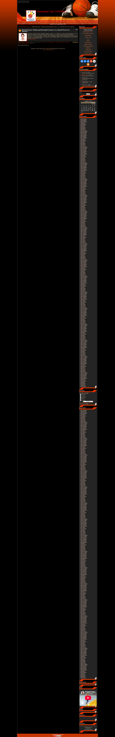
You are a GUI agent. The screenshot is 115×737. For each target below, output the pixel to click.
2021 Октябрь (83, 309)
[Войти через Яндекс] (91, 61)
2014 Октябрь (83, 196)
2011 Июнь (82, 143)
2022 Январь (83, 313)
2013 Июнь (82, 175)
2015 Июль (82, 208)
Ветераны (83, 80)
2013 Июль (82, 176)
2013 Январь (83, 168)
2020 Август (83, 290)
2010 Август (83, 129)
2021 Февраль (83, 298)
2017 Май (82, 238)
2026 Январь (83, 376)
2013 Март (82, 171)
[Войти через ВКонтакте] (85, 61)
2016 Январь (83, 217)
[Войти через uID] (82, 61)
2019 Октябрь (83, 277)
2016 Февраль (83, 218)
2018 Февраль (83, 250)
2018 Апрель (83, 253)
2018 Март (82, 251)
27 (88, 110)
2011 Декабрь (83, 151)
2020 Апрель (83, 285)
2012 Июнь (82, 159)
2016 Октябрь (83, 229)
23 (94, 108)
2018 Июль (82, 257)
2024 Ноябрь (83, 359)
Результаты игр (84, 84)
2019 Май (82, 270)
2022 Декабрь (83, 328)
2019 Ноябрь (83, 278)
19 (86, 108)
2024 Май (82, 351)
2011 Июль (82, 144)
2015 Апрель (83, 204)
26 (86, 110)
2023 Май (82, 335)
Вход (62, 24)
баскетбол (27, 43)
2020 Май (82, 286)
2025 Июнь (82, 368)
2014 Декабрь (83, 199)
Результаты (82, 402)
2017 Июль (82, 241)
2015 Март (82, 203)
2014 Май (82, 190)
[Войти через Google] (94, 61)
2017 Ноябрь (83, 246)
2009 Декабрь (83, 119)
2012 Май (82, 157)
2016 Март (82, 219)
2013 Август (83, 178)
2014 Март (82, 187)
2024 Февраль (83, 347)
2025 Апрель (83, 366)
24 (81, 110)
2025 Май (82, 367)
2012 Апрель (83, 156)
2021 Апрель (83, 301)
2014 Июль (82, 192)
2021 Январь (83, 297)
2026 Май (82, 382)
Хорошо (83, 395)
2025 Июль (82, 370)
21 (90, 108)
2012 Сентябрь (83, 163)
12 (86, 107)
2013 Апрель (83, 172)
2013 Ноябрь (83, 182)
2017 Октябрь (83, 245)
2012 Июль (82, 160)
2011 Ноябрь (83, 149)
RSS (65, 24)
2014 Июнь (82, 191)
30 (94, 110)
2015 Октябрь (83, 213)
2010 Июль (82, 128)
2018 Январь (83, 249)
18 (84, 108)
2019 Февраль (83, 266)
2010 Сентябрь (83, 131)
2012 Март (82, 155)
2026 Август (83, 386)
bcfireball (42, 42)
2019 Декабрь (83, 280)
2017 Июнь (82, 239)
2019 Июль (82, 273)
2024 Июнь (82, 352)
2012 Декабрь (83, 167)
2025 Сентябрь (83, 372)
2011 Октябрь (83, 148)
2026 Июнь (82, 383)
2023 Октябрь (83, 341)
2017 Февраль (83, 234)
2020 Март (82, 284)
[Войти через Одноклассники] (88, 64)
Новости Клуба (84, 72)
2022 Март (82, 316)
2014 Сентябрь (83, 195)
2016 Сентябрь (83, 227)
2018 (24, 26)
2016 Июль (82, 225)
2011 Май (82, 141)
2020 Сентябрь (83, 292)
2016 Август (83, 226)
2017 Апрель (83, 237)
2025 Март (82, 364)
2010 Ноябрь (83, 133)
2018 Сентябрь (83, 260)
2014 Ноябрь (83, 198)
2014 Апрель (83, 188)
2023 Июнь (82, 336)
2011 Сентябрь (83, 147)
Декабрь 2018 (88, 101)
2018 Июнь (82, 255)
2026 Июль (82, 384)
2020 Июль (82, 289)
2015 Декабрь (83, 215)
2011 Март (82, 139)
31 (81, 112)
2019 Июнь (82, 272)
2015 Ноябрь (83, 214)
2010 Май (82, 125)
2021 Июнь (82, 304)
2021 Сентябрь (83, 308)
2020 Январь (83, 281)
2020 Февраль (83, 282)
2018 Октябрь (83, 261)
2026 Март (82, 379)
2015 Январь (83, 200)
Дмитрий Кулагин (21, 43)
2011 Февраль (83, 137)
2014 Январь (83, 184)
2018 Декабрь (83, 264)
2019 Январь (83, 265)
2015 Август (83, 210)
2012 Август (83, 161)
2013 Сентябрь (83, 179)
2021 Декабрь (83, 312)
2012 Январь (83, 152)
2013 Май (82, 174)
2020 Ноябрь (83, 294)
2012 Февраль (83, 153)
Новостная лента (26, 42)
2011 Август (83, 145)
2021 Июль (82, 305)
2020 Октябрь (83, 293)
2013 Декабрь (83, 183)
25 (84, 110)
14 (90, 107)
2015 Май (82, 206)
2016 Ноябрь (83, 230)
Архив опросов (89, 402)
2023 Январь (83, 329)
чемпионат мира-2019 (59, 42)
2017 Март (82, 235)
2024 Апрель (83, 350)
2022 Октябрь (83, 325)
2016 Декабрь (83, 231)
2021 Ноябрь (83, 311)
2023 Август (83, 339)
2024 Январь (83, 345)
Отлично (84, 394)
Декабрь (28, 26)
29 (92, 110)
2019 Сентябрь (83, 276)
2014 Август (83, 194)
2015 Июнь (82, 207)
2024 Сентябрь (83, 356)
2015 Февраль (83, 202)
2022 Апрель (83, 317)
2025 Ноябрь (83, 375)
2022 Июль (82, 321)
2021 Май (82, 303)
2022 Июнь (82, 320)
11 (83, 107)
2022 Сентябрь (83, 324)
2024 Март (82, 348)
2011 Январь (83, 136)
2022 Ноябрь (83, 327)
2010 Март (82, 123)
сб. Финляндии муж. (51, 42)
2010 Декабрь (83, 135)
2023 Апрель (83, 333)
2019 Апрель (83, 269)
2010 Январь (83, 120)
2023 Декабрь (83, 344)
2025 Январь (83, 362)
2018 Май (82, 254)
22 (92, 108)
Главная (51, 24)
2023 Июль (82, 337)
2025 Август (83, 371)
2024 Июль (82, 354)
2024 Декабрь (83, 360)
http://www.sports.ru (31, 39)
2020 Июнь (82, 288)
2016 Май (82, 222)
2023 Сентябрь (83, 340)
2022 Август (83, 323)
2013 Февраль (83, 170)
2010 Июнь (82, 127)
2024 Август (83, 355)
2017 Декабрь (83, 247)
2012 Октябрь (83, 164)
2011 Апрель (83, 140)
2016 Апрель (83, 221)
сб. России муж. (67, 42)
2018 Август (83, 258)
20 (88, 108)
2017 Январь (83, 233)
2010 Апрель (83, 124)
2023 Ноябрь (83, 343)
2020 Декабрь (83, 296)
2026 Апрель (83, 380)
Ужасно (83, 400)
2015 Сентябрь (83, 211)
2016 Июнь (82, 223)
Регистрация (57, 24)
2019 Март (82, 268)
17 (81, 108)
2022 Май (82, 319)
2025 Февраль (83, 363)
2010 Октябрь (83, 132)
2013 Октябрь (83, 180)
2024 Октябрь (83, 358)
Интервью (83, 77)
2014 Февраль (83, 186)
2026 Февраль (83, 378)
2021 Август (83, 307)
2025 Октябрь (83, 374)
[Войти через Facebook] (88, 61)
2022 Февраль (83, 315)
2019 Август (83, 274)
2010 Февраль (83, 121)
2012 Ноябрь (83, 166)
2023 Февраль (83, 331)
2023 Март (82, 332)
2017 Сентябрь (83, 243)
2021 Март (82, 300)
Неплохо (84, 397)
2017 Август (83, 242)
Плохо (83, 398)
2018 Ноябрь (83, 262)
